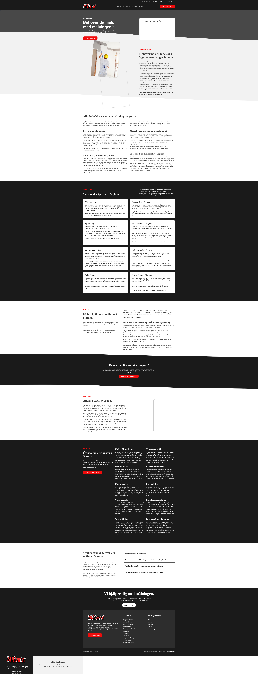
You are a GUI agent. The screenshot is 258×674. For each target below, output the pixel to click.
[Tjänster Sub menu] (144, 6)
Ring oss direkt (91, 38)
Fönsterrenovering (128, 624)
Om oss (118, 6)
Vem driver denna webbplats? (150, 651)
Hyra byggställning (128, 642)
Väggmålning (127, 640)
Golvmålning (127, 626)
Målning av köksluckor (129, 629)
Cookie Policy (162, 651)
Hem (113, 6)
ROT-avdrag (126, 6)
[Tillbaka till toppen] (253, 670)
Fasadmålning (127, 622)
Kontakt (134, 6)
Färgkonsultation (128, 620)
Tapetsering (126, 636)
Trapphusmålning (128, 638)
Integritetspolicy (171, 651)
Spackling (126, 631)
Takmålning (126, 633)
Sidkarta (150, 624)
